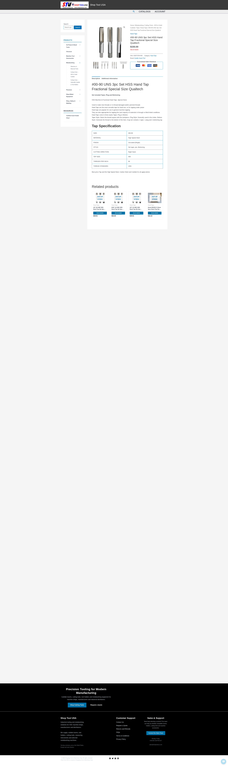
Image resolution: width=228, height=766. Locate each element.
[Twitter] (112, 758)
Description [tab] (96, 78)
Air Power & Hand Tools (71, 46)
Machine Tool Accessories (70, 57)
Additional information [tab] (110, 78)
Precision (69, 90)
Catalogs (144, 11)
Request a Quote (96, 705)
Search (66, 24)
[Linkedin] (118, 758)
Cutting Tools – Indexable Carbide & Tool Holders (75, 82)
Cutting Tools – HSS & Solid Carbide (74, 74)
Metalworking (70, 62)
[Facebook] (110, 758)
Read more (100, 213)
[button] (134, 11)
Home (132, 25)
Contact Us (120, 722)
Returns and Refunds (123, 729)
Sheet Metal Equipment (69, 95)
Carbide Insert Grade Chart (72, 117)
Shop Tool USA (98, 4)
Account (160, 11)
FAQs (118, 732)
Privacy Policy (121, 739)
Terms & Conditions (122, 736)
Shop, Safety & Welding (70, 102)
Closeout (69, 51)
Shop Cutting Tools (77, 705)
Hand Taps (143, 28)
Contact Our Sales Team (155, 733)
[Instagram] (115, 758)
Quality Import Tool (139, 58)
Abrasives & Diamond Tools (74, 67)
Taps (137, 28)
